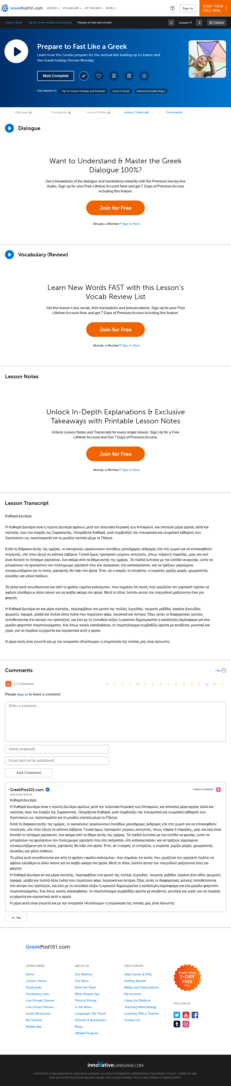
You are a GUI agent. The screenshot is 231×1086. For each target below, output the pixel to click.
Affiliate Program (87, 1033)
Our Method (83, 974)
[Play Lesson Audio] (16, 51)
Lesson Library (13, 22)
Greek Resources (38, 1013)
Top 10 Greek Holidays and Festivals (50, 22)
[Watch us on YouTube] (185, 1014)
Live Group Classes (40, 1007)
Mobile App (34, 1026)
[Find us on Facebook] (195, 1014)
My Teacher (92, 8)
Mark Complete (56, 76)
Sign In (187, 8)
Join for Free (116, 208)
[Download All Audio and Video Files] (144, 76)
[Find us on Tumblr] (176, 1023)
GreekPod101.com (143, 1073)
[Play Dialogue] (9, 128)
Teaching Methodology (140, 1007)
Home (30, 974)
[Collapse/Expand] (115, 670)
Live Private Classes (40, 1000)
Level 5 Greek (120, 91)
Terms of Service (161, 1077)
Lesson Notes (97, 112)
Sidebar (219, 23)
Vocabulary (71, 8)
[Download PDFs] (129, 76)
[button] (172, 8)
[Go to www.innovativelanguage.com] (115, 1064)
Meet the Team (85, 987)
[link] (171, 22)
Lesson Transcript (136, 112)
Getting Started (135, 981)
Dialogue (21, 112)
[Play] (9, 254)
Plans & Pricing (85, 1000)
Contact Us (132, 1020)
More (109, 8)
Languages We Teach (90, 1013)
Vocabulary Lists (37, 994)
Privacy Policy (166, 1073)
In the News (83, 1007)
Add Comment (28, 773)
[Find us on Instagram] (185, 1023)
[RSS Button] (8, 683)
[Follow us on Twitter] (176, 1014)
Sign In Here (131, 224)
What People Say (87, 994)
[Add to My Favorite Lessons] (99, 76)
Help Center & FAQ (138, 974)
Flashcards (34, 987)
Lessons (51, 8)
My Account (132, 994)
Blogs (79, 1026)
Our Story (82, 981)
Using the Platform (137, 1000)
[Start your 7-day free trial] (187, 978)
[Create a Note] (114, 76)
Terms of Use (187, 1073)
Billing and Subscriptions (141, 987)
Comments (174, 112)
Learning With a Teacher (141, 1013)
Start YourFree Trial (213, 8)
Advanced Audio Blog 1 (151, 91)
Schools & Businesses (90, 1020)
